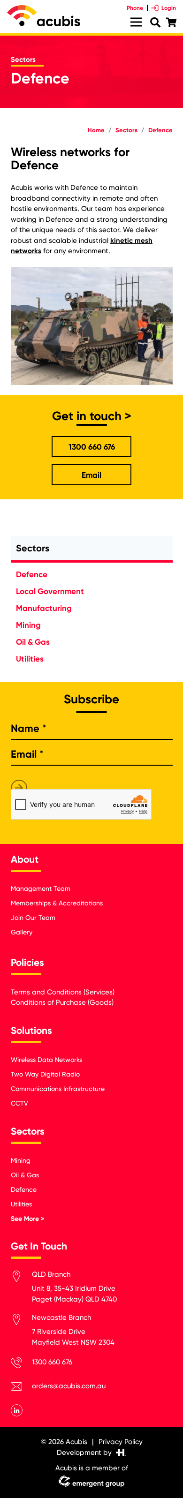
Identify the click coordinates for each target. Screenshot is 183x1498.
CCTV (19, 1103)
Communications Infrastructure (58, 1088)
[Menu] (136, 22)
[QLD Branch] (21, 1278)
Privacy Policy (121, 1442)
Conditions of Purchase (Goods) (62, 1002)
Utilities (30, 658)
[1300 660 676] (21, 1364)
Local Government (50, 591)
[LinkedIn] (17, 1410)
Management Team (40, 888)
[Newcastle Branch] (21, 1321)
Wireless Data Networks (46, 1059)
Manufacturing (44, 608)
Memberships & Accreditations (57, 903)
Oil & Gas (33, 642)
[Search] (155, 22)
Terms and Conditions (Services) (62, 992)
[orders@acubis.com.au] (21, 1388)
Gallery (21, 932)
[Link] (43, 15)
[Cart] (171, 22)
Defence (31, 574)
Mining (28, 625)
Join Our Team (33, 917)
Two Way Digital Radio (45, 1074)
